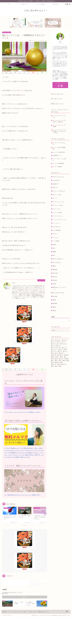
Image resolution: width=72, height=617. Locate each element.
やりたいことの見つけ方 (59, 191)
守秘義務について (57, 155)
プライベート (54, 351)
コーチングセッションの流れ (59, 159)
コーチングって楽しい (7, 32)
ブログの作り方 (57, 226)
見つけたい (64, 364)
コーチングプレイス (58, 216)
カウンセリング (64, 343)
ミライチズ (55, 237)
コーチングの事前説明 (58, 163)
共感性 (54, 244)
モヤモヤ (60, 351)
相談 (62, 362)
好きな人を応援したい (58, 258)
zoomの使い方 (56, 180)
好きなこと (61, 358)
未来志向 (55, 280)
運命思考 (55, 303)
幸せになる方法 (57, 262)
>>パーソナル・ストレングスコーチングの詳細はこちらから (22, 412)
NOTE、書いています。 (57, 98)
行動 (59, 364)
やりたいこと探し (57, 194)
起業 (56, 366)
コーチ (53, 345)
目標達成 (57, 362)
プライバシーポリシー (7, 615)
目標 (53, 362)
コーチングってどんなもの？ (59, 143)
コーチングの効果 (57, 212)
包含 (54, 255)
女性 (56, 358)
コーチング (58, 345)
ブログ (66, 349)
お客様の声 (55, 184)
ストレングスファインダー (59, 219)
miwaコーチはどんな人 (58, 176)
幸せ (53, 360)
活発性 (54, 283)
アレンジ (55, 198)
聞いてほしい (54, 364)
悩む (60, 360)
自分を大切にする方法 (58, 292)
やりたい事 (65, 340)
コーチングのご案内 (40, 4)
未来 (68, 360)
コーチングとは (57, 208)
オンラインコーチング (58, 201)
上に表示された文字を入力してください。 (12, 592)
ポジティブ (55, 233)
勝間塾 (54, 251)
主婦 (53, 353)
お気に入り (55, 187)
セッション (65, 347)
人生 (56, 353)
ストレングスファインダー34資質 (59, 126)
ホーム (9, 4)
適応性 (54, 310)
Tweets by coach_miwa (57, 94)
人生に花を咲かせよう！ (36, 10)
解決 (53, 366)
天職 (53, 358)
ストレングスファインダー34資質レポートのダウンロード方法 (59, 131)
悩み (56, 360)
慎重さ (54, 266)
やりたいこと (58, 340)
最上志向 (55, 276)
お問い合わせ (55, 4)
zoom (53, 340)
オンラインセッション (55, 343)
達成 (60, 366)
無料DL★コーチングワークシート (60, 288)
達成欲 (54, 307)
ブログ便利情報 (57, 230)
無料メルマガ (25, 4)
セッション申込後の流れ (59, 152)
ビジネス (61, 349)
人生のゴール (62, 353)
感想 (64, 360)
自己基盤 (55, 296)
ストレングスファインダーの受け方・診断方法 (59, 121)
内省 (54, 248)
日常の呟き (55, 273)
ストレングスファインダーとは (59, 116)
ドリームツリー (57, 223)
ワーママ (65, 351)
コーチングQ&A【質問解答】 (59, 148)
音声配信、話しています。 (57, 103)
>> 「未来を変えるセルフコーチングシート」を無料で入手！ (22, 495)
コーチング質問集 (57, 166)
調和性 (54, 299)
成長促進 (55, 269)
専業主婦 (67, 358)
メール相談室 (56, 241)
